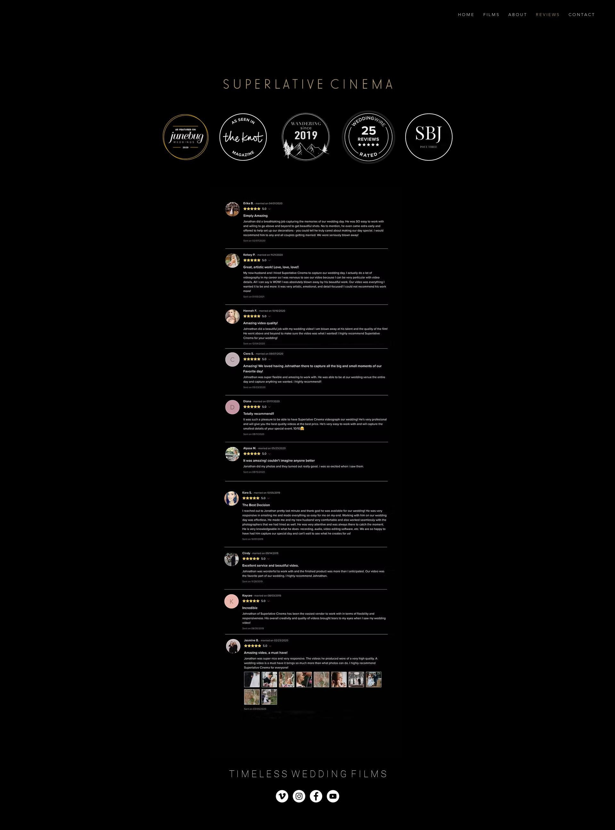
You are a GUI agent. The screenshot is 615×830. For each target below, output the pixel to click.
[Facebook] (316, 796)
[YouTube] (333, 796)
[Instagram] (299, 796)
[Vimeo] (282, 796)
